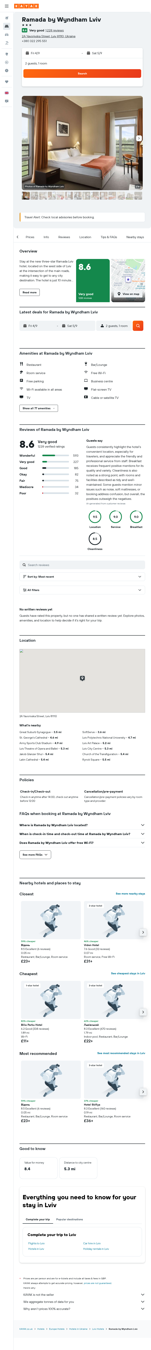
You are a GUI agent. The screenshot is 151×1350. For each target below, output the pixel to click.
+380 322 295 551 (34, 41)
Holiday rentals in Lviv (96, 1249)
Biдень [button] (25, 945)
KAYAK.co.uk (26, 1328)
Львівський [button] (91, 1025)
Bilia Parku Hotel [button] (31, 1025)
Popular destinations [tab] (69, 1219)
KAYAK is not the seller (38, 1295)
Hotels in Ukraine (78, 1328)
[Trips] (7, 82)
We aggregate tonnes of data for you (48, 1302)
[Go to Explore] (7, 54)
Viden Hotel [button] (91, 945)
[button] (6, 6)
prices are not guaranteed (97, 1283)
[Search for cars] (7, 35)
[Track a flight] (7, 62)
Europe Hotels (56, 1328)
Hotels (40, 1328)
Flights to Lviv (36, 1243)
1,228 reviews (54, 30)
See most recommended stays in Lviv (121, 1053)
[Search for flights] (7, 18)
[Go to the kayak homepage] (26, 6)
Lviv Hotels (98, 1328)
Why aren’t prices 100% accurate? (46, 1309)
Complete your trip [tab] (38, 1219)
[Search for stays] (7, 26)
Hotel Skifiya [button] (92, 1104)
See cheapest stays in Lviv (128, 973)
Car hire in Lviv (92, 1243)
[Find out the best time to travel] (7, 70)
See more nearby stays (130, 893)
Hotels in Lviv (36, 1249)
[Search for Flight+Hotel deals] (7, 43)
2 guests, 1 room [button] (36, 63)
